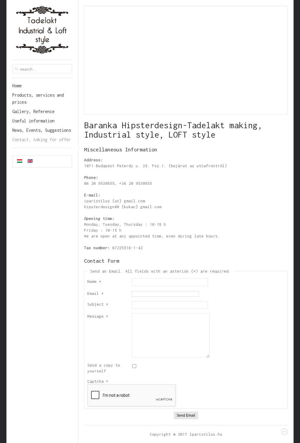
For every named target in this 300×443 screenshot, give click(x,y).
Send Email (186, 415)
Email (95, 293)
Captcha (97, 381)
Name (94, 281)
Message (97, 316)
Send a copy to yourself (103, 368)
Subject (97, 304)
